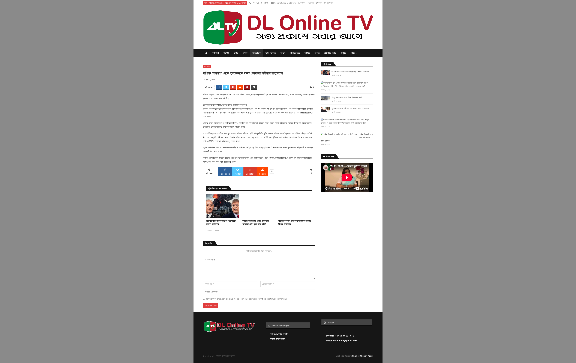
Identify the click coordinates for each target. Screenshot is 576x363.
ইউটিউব (302, 2)
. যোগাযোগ (330, 322)
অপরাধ (282, 52)
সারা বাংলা (215, 52)
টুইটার (320, 2)
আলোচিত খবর (295, 52)
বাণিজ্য (317, 52)
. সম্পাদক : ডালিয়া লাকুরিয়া (280, 325)
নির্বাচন (245, 52)
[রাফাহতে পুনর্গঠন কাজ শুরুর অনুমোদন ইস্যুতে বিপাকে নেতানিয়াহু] (295, 206)
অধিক (353, 52)
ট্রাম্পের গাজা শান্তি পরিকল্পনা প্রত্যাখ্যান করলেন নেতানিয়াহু (350, 71)
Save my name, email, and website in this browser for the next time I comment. (246, 298)
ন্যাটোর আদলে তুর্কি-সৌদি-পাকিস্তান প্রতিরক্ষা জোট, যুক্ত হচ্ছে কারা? (343, 86)
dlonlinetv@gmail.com (284, 2)
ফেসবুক (311, 2)
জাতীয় (236, 52)
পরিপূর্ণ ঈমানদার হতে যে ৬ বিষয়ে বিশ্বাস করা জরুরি (347, 97)
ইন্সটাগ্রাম (329, 2)
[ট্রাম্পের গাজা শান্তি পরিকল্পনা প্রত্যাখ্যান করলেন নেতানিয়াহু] (223, 206)
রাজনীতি (226, 52)
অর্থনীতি (307, 52)
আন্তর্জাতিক (256, 52)
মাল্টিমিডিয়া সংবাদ (330, 52)
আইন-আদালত (270, 52)
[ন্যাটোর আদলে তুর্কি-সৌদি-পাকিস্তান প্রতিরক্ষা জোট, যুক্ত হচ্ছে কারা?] (259, 206)
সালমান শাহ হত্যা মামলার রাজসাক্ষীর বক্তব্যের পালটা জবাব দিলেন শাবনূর (343, 123)
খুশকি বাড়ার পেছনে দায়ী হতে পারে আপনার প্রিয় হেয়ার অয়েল (350, 108)
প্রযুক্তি (343, 52)
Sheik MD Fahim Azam (362, 355)
